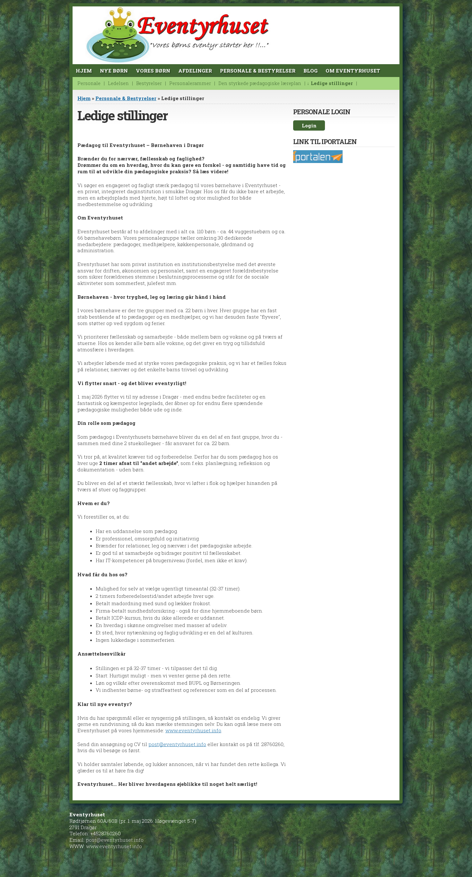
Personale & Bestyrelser (257, 70)
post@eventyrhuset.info (177, 744)
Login (309, 125)
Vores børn (153, 70)
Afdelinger (195, 70)
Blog (310, 70)
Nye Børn (114, 70)
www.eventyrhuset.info (193, 730)
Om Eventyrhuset (353, 70)
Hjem (84, 70)
